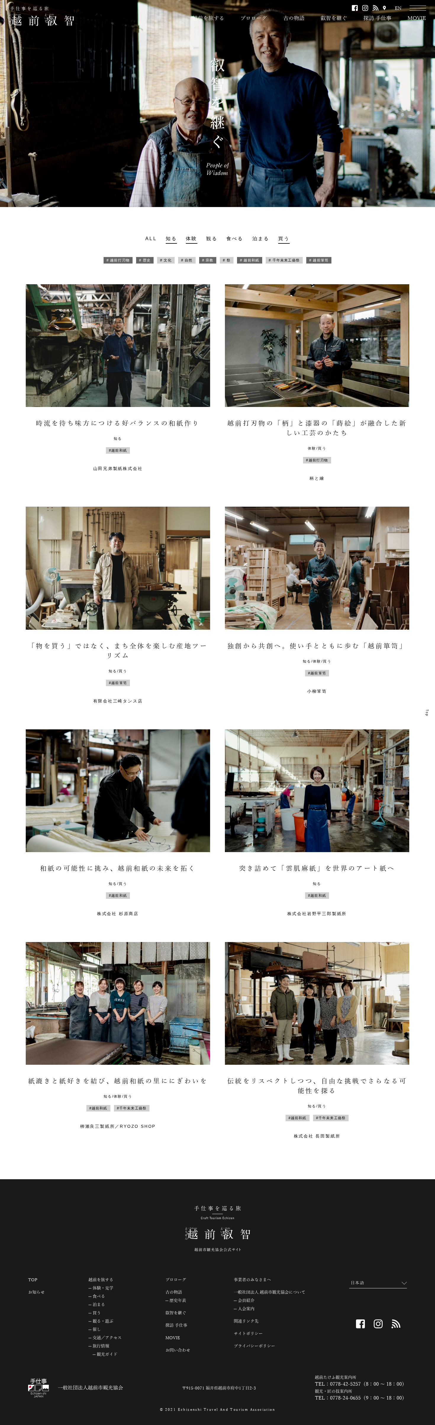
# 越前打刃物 (118, 260)
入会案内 (246, 1309)
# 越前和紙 (249, 260)
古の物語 (293, 18)
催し (97, 1330)
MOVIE (416, 18)
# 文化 (166, 260)
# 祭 (227, 260)
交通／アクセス (107, 1338)
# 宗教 (208, 260)
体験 (191, 238)
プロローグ (253, 18)
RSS (375, 8)
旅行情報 (101, 1346)
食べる (235, 238)
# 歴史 (145, 260)
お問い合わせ (177, 1350)
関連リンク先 (246, 1321)
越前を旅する (208, 18)
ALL (151, 238)
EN (398, 8)
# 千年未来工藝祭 (284, 260)
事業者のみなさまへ (252, 1280)
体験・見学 (103, 1288)
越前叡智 (41, 16)
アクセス (384, 8)
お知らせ (36, 1292)
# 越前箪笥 (318, 260)
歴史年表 (178, 1301)
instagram (365, 8)
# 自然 (187, 260)
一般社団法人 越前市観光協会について (269, 1292)
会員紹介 (246, 1301)
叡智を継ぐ (333, 18)
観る (212, 238)
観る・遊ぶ (103, 1321)
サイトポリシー (248, 1334)
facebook (355, 8)
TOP (32, 1280)
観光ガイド (107, 1355)
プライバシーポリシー (254, 1346)
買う (283, 238)
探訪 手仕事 (377, 18)
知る (171, 238)
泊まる (261, 238)
